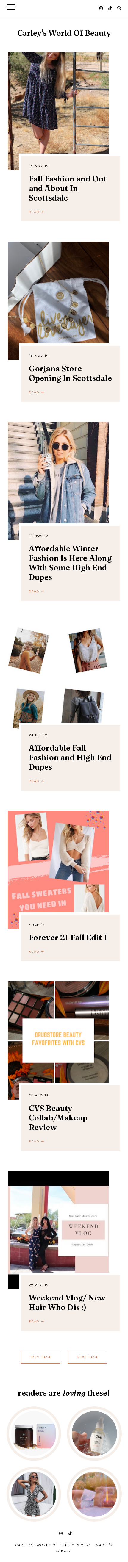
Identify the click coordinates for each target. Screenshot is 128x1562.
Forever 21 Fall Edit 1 (68, 937)
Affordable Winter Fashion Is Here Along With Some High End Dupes (70, 563)
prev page (40, 1357)
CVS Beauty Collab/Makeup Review (58, 1118)
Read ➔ (36, 211)
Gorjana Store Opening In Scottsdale (70, 373)
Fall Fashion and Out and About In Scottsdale (68, 188)
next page (88, 1357)
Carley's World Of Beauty (64, 33)
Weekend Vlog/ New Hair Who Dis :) (67, 1302)
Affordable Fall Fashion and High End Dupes (70, 757)
